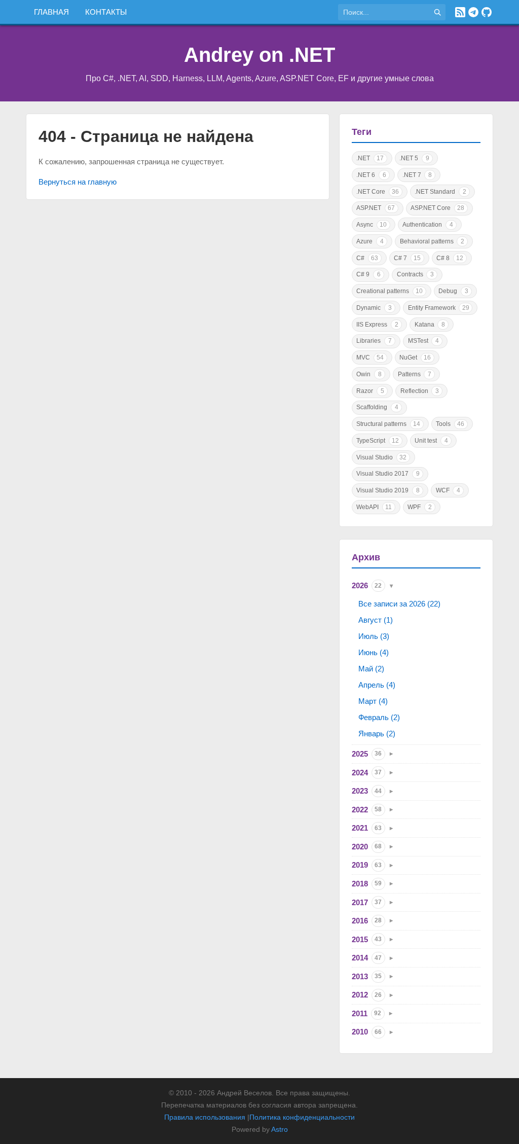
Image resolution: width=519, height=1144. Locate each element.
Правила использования (204, 1117)
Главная (51, 12)
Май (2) (371, 668)
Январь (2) (376, 733)
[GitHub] (486, 12)
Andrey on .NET (259, 55)
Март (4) (373, 701)
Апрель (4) (376, 685)
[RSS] (460, 12)
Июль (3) (373, 636)
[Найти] (437, 12)
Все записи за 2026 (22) (399, 603)
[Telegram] (473, 12)
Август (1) (375, 620)
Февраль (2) (379, 717)
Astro (279, 1129)
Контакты (106, 12)
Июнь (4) (373, 652)
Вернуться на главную (78, 181)
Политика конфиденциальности (302, 1117)
